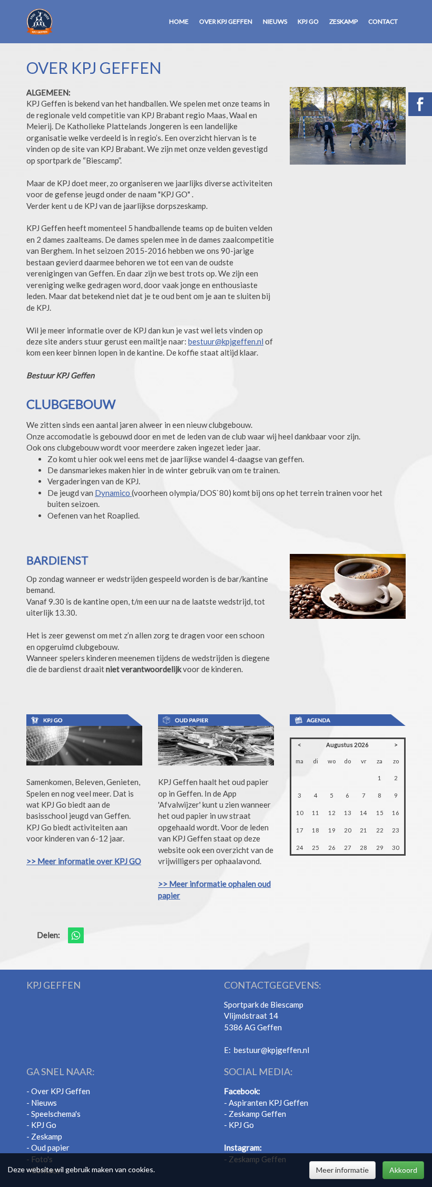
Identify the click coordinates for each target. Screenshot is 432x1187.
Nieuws (275, 21)
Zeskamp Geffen (257, 1113)
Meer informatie (342, 1169)
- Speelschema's (53, 1113)
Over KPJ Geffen (225, 21)
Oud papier (50, 1147)
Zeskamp (343, 21)
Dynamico (113, 492)
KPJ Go (43, 1124)
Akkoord (403, 1169)
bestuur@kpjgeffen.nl (225, 341)
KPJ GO (308, 21)
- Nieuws (41, 1102)
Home (179, 21)
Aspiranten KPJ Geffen (267, 1102)
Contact (383, 21)
